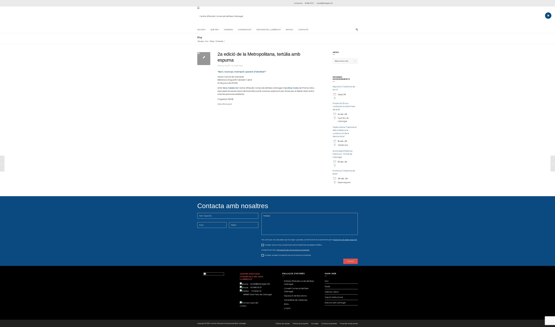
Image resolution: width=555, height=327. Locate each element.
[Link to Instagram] (347, 3)
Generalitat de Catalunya (295, 300)
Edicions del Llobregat (335, 302)
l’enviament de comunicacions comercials (293, 250)
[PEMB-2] (203, 58)
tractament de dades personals (345, 240)
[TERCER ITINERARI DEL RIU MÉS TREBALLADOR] (2, 164)
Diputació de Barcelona (295, 296)
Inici (326, 281)
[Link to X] (342, 3)
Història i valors (332, 292)
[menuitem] (201, 29)
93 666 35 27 (309, 3)
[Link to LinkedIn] (351, 3)
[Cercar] (357, 29)
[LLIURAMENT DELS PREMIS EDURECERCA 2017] (553, 164)
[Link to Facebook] (338, 3)
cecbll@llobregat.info (325, 3)
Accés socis (298, 3)
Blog (199, 37)
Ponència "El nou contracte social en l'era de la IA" (344, 106)
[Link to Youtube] (355, 3)
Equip (327, 286)
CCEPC (287, 308)
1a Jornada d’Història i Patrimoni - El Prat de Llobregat (343, 154)
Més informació (225, 104)
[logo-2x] (220, 16)
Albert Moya (238, 66)
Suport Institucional (334, 297)
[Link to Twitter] (209, 300)
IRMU (286, 304)
